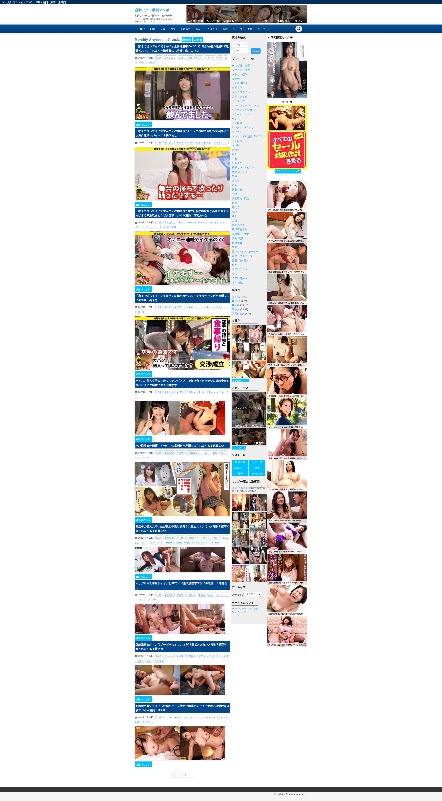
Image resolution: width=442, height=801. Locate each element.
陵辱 (144, 542)
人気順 (198, 40)
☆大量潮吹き (193, 452)
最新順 (186, 40)
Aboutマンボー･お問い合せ (245, 608)
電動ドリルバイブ (242, 256)
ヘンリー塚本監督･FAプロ (247, 136)
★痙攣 (180, 142)
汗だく (236, 207)
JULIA (168, 717)
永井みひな (170, 57)
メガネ (236, 149)
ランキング (211, 29)
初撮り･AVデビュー (243, 167)
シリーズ (237, 29)
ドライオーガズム (242, 114)
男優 (257, 467)
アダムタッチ (239, 96)
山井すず (169, 391)
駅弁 (149, 660)
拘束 (234, 202)
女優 (250, 29)
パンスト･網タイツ (205, 307)
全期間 (62, 2)
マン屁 (236, 145)
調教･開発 (238, 238)
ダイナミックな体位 (243, 109)
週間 (45, 2)
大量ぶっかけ (239, 172)
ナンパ (198, 57)
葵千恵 (168, 307)
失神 (219, 57)
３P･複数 (214, 542)
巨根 (234, 194)
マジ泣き (237, 140)
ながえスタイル (241, 92)
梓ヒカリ (169, 655)
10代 (142, 29)
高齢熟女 (185, 29)
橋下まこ (169, 142)
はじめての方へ (240, 611)
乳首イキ (209, 57)
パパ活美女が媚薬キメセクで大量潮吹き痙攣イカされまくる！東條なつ (180, 445)
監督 (240, 473)
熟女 (173, 29)
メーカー (257, 473)
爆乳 (234, 216)
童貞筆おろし (239, 229)
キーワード (264, 29)
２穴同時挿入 (239, 278)
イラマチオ (204, 537)
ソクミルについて (287, 171)
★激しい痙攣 (185, 57)
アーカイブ (238, 594)
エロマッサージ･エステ (245, 105)
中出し (202, 391)
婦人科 (236, 180)
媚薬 (215, 452)
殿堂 (225, 29)
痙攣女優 (240, 462)
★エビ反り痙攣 (241, 65)
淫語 (234, 211)
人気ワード (240, 467)
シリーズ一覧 (239, 448)
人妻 (163, 29)
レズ (234, 154)
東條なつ (169, 452)
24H (37, 2)
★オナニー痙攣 (187, 222)
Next (313, 69)
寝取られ (237, 189)
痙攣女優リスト (240, 380)
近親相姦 (237, 242)
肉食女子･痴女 (240, 234)
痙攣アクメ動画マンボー (154, 9)
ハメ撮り (188, 307)
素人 (197, 29)
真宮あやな (170, 222)
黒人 (234, 273)
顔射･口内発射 (147, 62)
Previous (261, 69)
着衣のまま (238, 225)
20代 (152, 29)
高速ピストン (221, 142)
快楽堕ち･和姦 (240, 198)
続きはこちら (143, 124)
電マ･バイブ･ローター (147, 226)
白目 (234, 220)
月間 (53, 2)
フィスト (237, 132)
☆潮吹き (212, 222)
